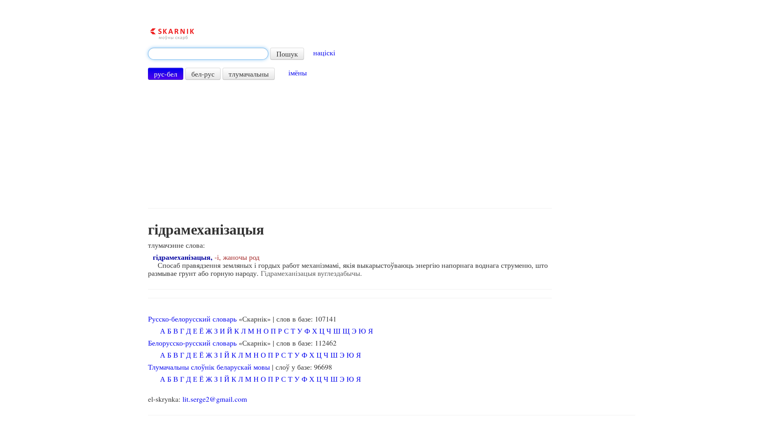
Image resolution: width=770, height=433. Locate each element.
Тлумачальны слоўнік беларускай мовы (209, 367)
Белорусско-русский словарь (192, 343)
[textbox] (208, 54)
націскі (324, 52)
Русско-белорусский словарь (192, 319)
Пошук (287, 54)
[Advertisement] (350, 144)
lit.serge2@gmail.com (214, 399)
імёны (297, 72)
